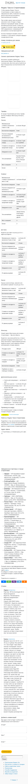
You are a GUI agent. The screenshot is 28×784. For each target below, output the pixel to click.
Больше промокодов (14, 414)
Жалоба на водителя (11, 772)
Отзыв (3, 725)
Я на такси (9, 2)
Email (2, 742)
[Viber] (14, 581)
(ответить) (12, 590)
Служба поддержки (11, 770)
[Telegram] (19, 581)
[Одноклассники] (24, 581)
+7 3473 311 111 (5, 42)
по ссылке (11, 424)
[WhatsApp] (8, 581)
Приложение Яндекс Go (12, 762)
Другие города (20, 2)
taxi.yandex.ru (5, 53)
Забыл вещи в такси (11, 773)
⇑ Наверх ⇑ (14, 780)
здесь (7, 570)
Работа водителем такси (12, 766)
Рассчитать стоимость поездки (14, 764)
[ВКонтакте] (3, 581)
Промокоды (8, 768)
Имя (2, 735)
